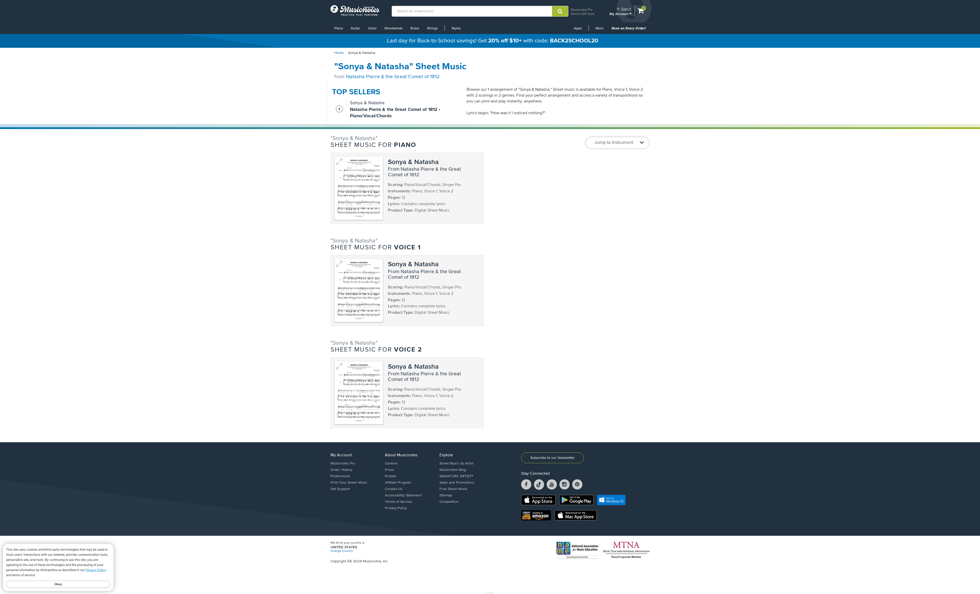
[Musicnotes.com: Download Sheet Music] (354, 10)
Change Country (341, 551)
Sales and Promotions (456, 482)
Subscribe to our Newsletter (552, 458)
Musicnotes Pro (581, 9)
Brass (414, 28)
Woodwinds (393, 28)
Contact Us (393, 489)
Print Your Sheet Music (348, 482)
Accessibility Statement (403, 495)
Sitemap (445, 495)
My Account (619, 14)
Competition (449, 502)
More (601, 30)
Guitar (355, 28)
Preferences (340, 476)
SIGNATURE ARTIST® (456, 476)
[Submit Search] (560, 11)
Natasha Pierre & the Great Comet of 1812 (393, 76)
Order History (341, 470)
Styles (456, 28)
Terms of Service (398, 502)
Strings (432, 28)
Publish (391, 476)
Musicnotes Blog (452, 470)
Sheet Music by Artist (456, 463)
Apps (578, 28)
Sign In (626, 9)
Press (389, 470)
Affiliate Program (398, 482)
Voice (372, 28)
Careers (391, 463)
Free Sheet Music (453, 489)
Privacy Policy (396, 508)
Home (339, 53)
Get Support (340, 489)
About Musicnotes (401, 455)
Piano (338, 28)
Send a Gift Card (582, 13)
